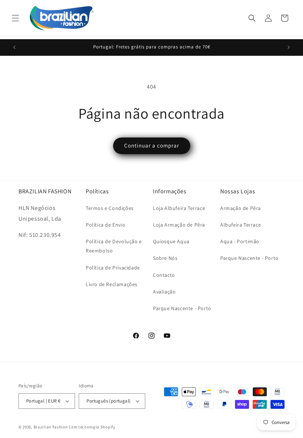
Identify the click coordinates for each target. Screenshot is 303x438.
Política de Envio (105, 224)
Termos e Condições (110, 208)
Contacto (164, 275)
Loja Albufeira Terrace (179, 208)
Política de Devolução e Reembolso (114, 246)
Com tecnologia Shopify (92, 426)
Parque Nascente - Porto (182, 308)
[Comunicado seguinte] (288, 47)
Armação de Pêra (240, 208)
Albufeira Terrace (240, 224)
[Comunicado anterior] (14, 47)
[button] (15, 18)
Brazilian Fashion (51, 426)
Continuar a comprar (151, 145)
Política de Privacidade (113, 267)
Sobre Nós (165, 258)
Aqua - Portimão (239, 241)
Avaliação (164, 291)
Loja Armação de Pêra (179, 224)
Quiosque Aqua (171, 241)
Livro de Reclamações (111, 284)
